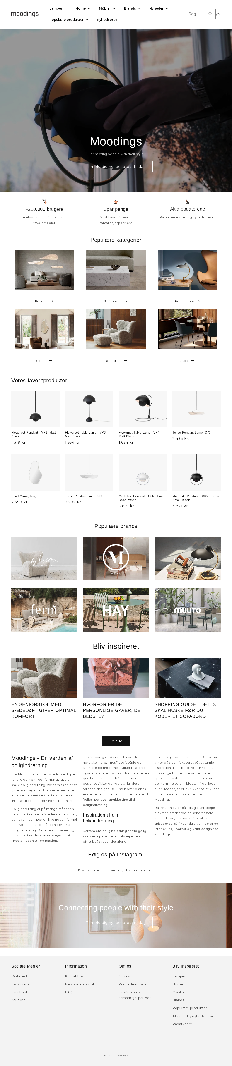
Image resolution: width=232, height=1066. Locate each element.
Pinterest (19, 976)
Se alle (116, 741)
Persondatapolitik (80, 984)
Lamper (179, 976)
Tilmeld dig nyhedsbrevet (194, 1016)
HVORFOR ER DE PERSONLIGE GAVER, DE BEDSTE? (111, 710)
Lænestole (112, 360)
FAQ (68, 992)
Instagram (20, 984)
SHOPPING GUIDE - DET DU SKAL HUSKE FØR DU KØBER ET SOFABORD (186, 710)
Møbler (178, 992)
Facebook (19, 992)
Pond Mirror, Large (24, 496)
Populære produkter (189, 1008)
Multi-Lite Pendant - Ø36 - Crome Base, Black (196, 498)
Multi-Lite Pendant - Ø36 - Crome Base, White (142, 498)
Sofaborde (112, 301)
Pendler (41, 301)
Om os (124, 976)
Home (177, 984)
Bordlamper (184, 301)
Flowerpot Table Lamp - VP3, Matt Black (86, 434)
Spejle (41, 360)
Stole (184, 360)
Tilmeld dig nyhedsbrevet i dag (116, 166)
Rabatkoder (182, 1024)
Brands (178, 1000)
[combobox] (199, 14)
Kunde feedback (133, 984)
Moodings (121, 1055)
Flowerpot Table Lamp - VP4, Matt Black (139, 434)
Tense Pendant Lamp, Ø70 (191, 432)
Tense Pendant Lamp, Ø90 (84, 496)
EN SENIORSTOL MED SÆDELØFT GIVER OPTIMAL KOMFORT (43, 710)
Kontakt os (74, 976)
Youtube (18, 1000)
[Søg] (210, 14)
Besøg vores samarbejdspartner (135, 995)
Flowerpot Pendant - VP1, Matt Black (33, 434)
